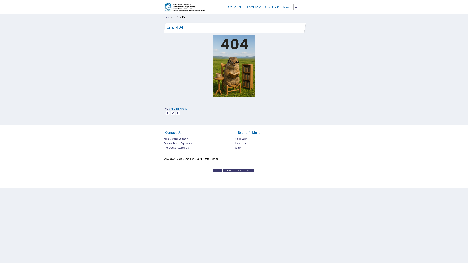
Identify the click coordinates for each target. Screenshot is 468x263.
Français (249, 170)
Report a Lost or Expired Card (179, 143)
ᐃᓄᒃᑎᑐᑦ (218, 170)
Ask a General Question (176, 138)
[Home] (184, 6)
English (286, 7)
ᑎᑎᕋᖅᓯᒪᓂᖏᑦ (235, 7)
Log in (238, 147)
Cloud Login (241, 138)
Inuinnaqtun (229, 170)
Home (167, 17)
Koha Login (241, 143)
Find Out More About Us (176, 147)
